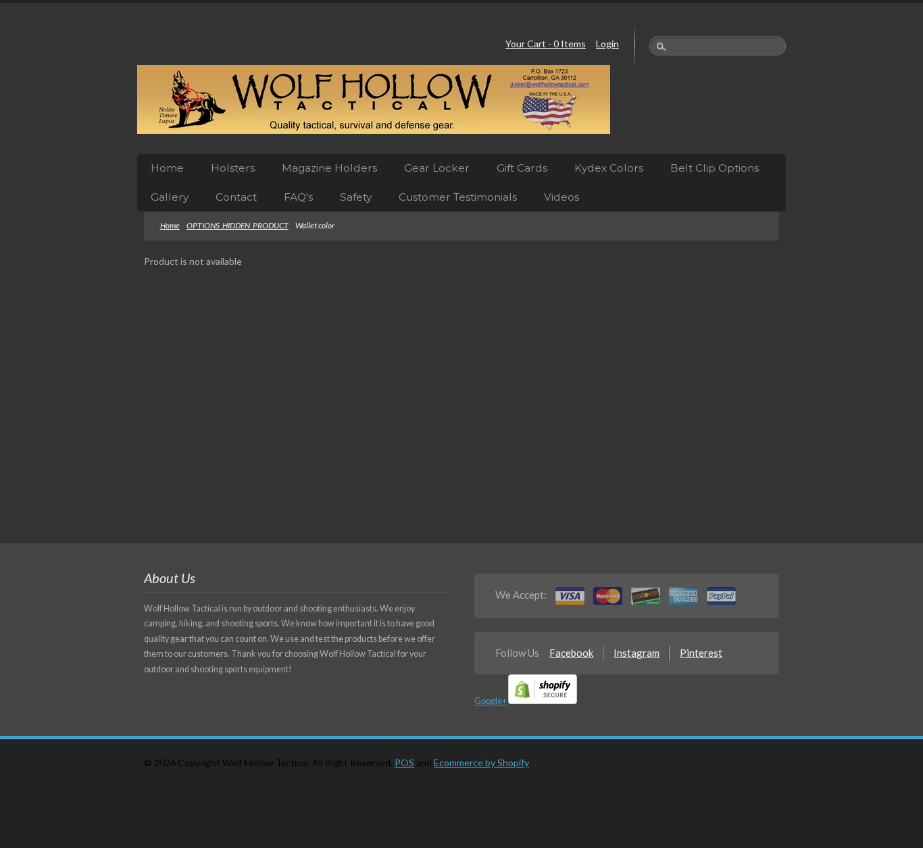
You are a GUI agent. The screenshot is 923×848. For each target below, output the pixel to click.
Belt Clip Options (714, 167)
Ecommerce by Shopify (481, 762)
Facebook (571, 653)
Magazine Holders (329, 167)
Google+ (490, 701)
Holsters (233, 167)
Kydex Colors (608, 167)
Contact (236, 197)
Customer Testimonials (458, 197)
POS (404, 762)
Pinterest (701, 653)
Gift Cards (522, 167)
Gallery (170, 197)
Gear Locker (437, 167)
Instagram (636, 653)
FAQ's (298, 197)
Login (607, 43)
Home (167, 167)
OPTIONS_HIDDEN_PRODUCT (237, 225)
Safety (356, 197)
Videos (561, 197)
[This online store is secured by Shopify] (542, 701)
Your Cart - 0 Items (545, 43)
